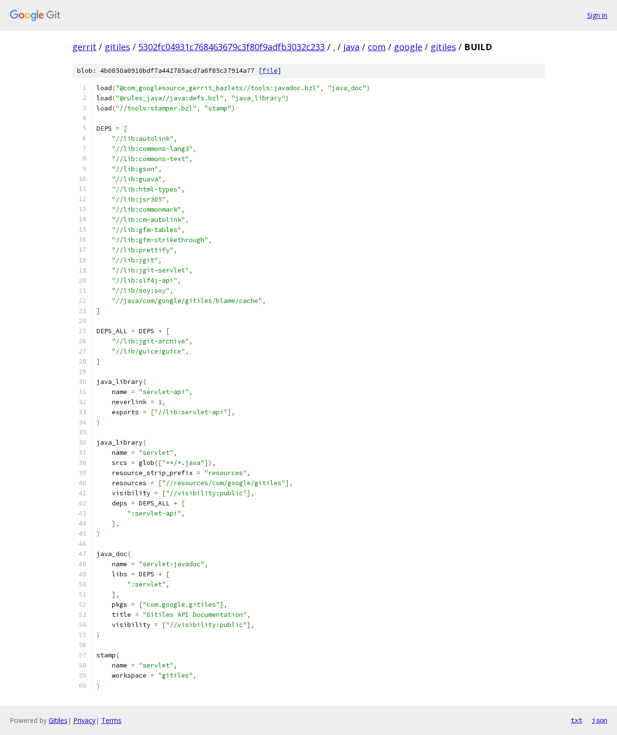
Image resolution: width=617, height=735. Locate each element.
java (351, 47)
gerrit (84, 47)
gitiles (117, 47)
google (408, 47)
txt (576, 720)
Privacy (84, 720)
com (377, 47)
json (599, 720)
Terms (111, 720)
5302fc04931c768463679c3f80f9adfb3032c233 (231, 47)
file (270, 71)
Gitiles (58, 720)
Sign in (597, 15)
